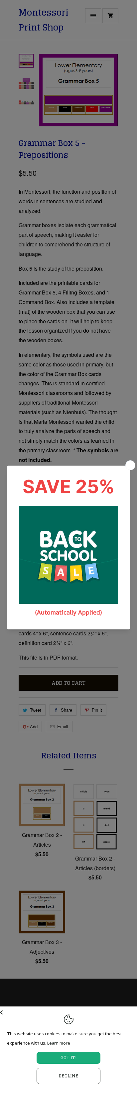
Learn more (58, 1043)
